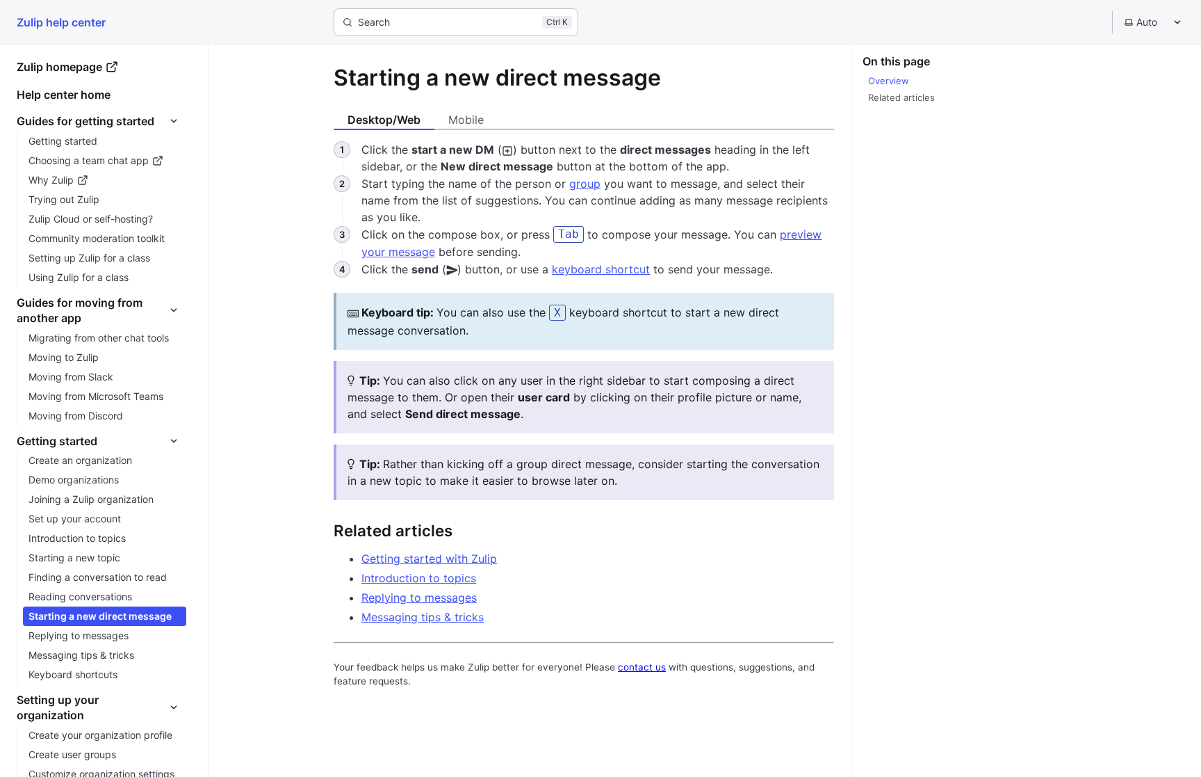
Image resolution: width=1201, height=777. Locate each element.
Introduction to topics (418, 578)
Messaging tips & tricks (422, 617)
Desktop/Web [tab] (384, 120)
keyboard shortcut (601, 269)
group (584, 184)
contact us (642, 667)
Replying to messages (419, 597)
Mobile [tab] (466, 120)
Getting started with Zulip (429, 559)
